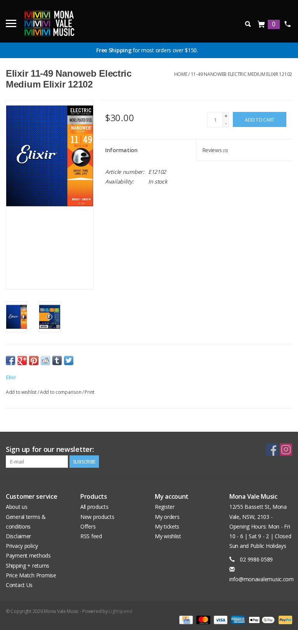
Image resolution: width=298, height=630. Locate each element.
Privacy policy (22, 545)
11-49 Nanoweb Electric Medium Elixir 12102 (241, 74)
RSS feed (91, 536)
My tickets (167, 526)
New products (97, 516)
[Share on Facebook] (10, 360)
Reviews (215, 150)
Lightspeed (120, 611)
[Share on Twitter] (68, 360)
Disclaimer (18, 536)
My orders (167, 516)
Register (165, 506)
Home (180, 74)
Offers (87, 526)
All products (94, 506)
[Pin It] (33, 360)
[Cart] (261, 25)
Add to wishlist (21, 392)
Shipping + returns (27, 565)
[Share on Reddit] (45, 360)
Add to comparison (61, 392)
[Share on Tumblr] (57, 360)
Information (121, 150)
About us (17, 506)
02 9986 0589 (287, 24)
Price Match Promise (31, 575)
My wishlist (168, 536)
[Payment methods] (185, 619)
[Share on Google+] (22, 360)
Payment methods (28, 555)
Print (89, 392)
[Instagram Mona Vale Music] (286, 449)
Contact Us (19, 585)
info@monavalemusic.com (261, 579)
